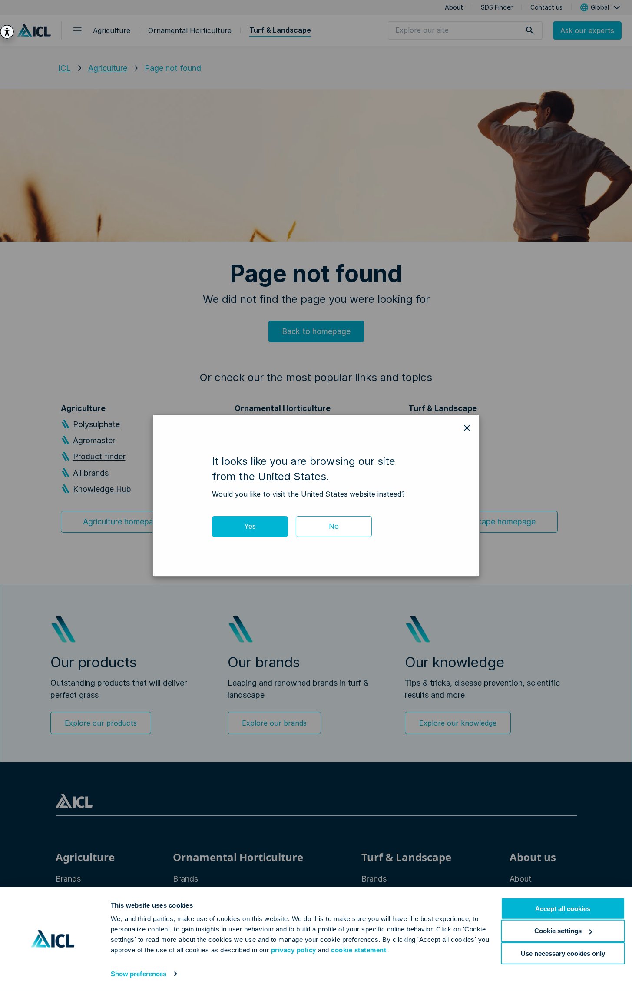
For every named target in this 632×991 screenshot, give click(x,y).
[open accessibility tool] (7, 32)
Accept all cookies (562, 908)
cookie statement (358, 950)
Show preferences (139, 974)
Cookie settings (558, 931)
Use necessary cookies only (563, 953)
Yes (250, 526)
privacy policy (293, 950)
